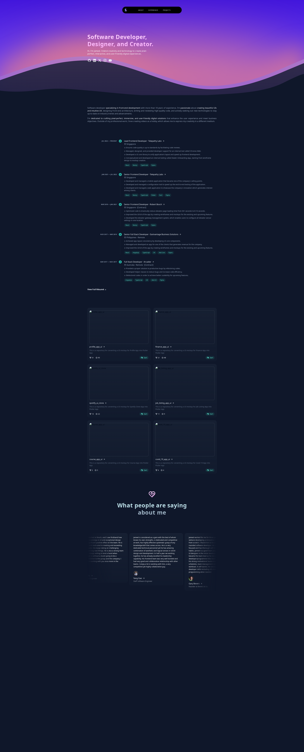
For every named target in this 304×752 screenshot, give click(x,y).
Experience (153, 10)
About (141, 10)
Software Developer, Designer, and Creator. (120, 40)
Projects (167, 10)
